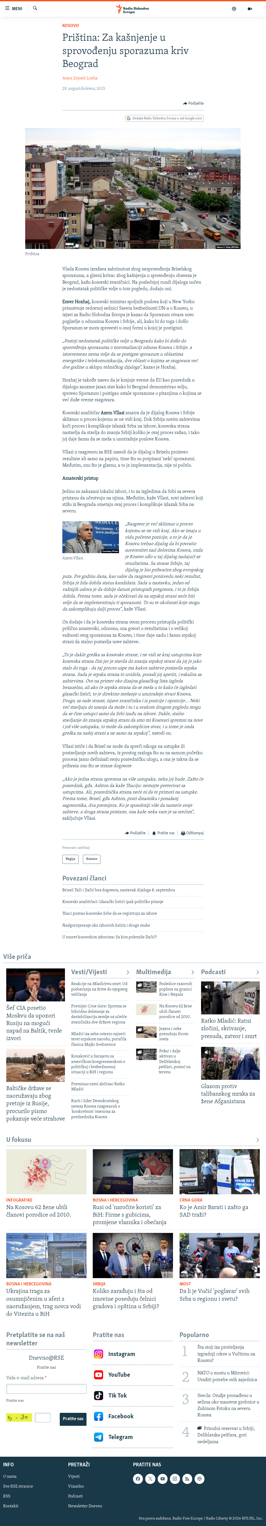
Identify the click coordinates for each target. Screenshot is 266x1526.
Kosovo (70, 26)
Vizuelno (76, 1486)
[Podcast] (234, 8)
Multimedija (153, 972)
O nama (10, 1477)
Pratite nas (73, 1419)
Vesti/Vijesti (89, 972)
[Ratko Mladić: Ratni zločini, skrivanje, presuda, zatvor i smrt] (230, 997)
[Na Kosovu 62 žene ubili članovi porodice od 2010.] (146, 1009)
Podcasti (213, 972)
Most (185, 1284)
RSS (6, 1496)
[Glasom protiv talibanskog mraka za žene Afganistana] (230, 1063)
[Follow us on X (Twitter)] (150, 1479)
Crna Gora (190, 1200)
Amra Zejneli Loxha (80, 78)
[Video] (250, 8)
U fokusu (18, 1140)
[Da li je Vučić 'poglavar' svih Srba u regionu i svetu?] (219, 1255)
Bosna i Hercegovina (115, 1200)
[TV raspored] (199, 1479)
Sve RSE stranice (18, 1486)
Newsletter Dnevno (85, 1506)
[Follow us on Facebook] (138, 1479)
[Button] (193, 103)
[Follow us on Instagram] (175, 1479)
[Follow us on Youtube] (163, 1479)
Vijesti (74, 1477)
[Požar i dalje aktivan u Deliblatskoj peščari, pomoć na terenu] (146, 1054)
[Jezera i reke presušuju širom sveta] (146, 1032)
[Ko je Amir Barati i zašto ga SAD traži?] (219, 1171)
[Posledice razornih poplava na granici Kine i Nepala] (146, 987)
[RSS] (187, 1479)
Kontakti (10, 1506)
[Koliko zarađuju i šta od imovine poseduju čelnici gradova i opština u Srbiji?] (133, 1255)
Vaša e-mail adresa (26, 1378)
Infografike (19, 1200)
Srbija (99, 1284)
